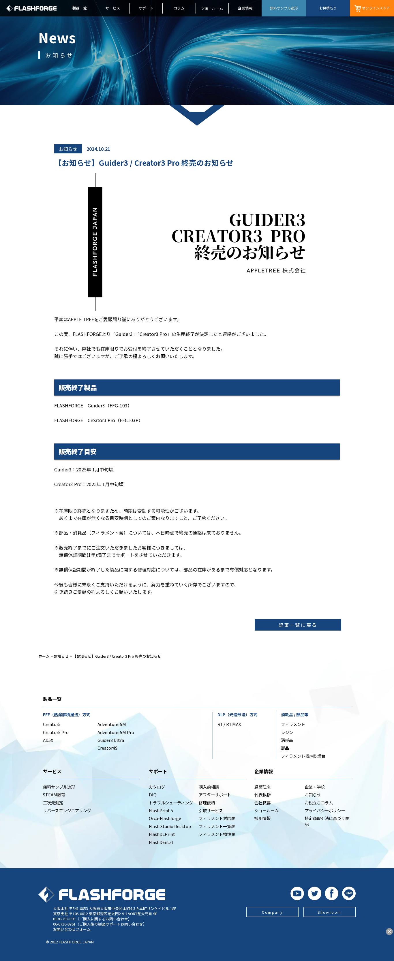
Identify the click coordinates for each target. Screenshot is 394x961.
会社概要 (262, 803)
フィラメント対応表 (217, 818)
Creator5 (52, 724)
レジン (287, 732)
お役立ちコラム (319, 803)
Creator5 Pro (56, 732)
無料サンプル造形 (59, 787)
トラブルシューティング (171, 803)
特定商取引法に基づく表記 (327, 821)
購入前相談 (209, 787)
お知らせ (68, 148)
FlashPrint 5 (161, 810)
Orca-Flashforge (165, 818)
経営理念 (262, 787)
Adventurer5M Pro (115, 732)
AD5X (48, 740)
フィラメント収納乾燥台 (303, 756)
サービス (113, 8)
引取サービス (211, 810)
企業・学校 (315, 787)
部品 (285, 748)
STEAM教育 (54, 794)
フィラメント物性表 (217, 834)
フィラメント (293, 724)
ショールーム (212, 8)
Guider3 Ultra (110, 740)
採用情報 (262, 818)
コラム (179, 8)
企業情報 (245, 8)
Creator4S (107, 748)
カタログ (157, 787)
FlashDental (161, 842)
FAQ (153, 794)
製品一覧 (79, 8)
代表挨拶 (262, 794)
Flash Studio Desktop (170, 826)
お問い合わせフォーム (72, 929)
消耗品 (287, 740)
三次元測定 (53, 803)
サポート (146, 8)
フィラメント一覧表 (217, 826)
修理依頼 (207, 803)
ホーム (44, 656)
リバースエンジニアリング (67, 810)
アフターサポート (215, 794)
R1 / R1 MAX (229, 724)
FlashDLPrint (162, 834)
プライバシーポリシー (325, 810)
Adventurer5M (111, 724)
